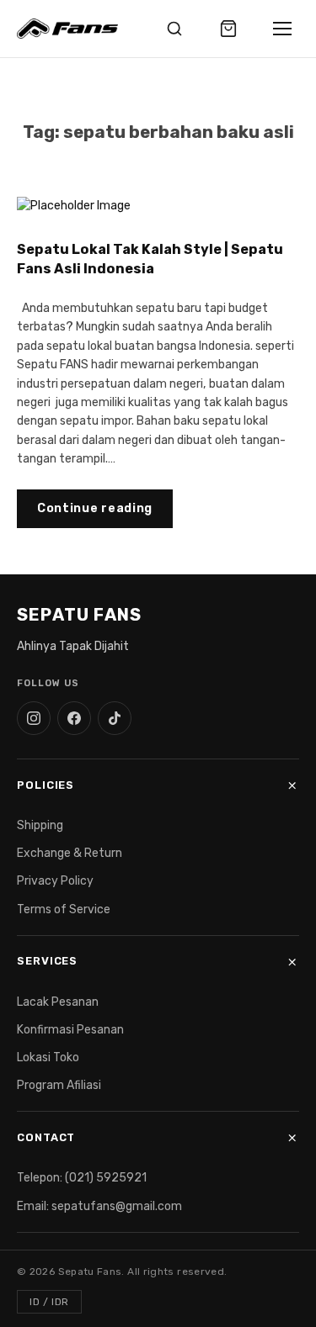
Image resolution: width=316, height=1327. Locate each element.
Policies (45, 785)
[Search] (174, 28)
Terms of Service (63, 909)
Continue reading (95, 508)
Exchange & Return (69, 853)
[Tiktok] (114, 718)
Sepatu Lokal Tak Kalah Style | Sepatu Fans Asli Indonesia (150, 259)
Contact (46, 1137)
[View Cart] (228, 28)
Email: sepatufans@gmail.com (99, 1206)
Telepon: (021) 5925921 (82, 1178)
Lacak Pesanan (58, 1002)
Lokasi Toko (48, 1057)
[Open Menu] (282, 28)
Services (47, 960)
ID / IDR (49, 1302)
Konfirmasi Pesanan (70, 1030)
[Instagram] (34, 718)
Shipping (40, 825)
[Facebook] (74, 718)
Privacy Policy (55, 881)
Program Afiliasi (59, 1085)
